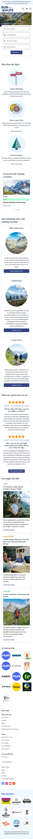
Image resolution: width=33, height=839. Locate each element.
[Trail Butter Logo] (6, 823)
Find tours (15, 52)
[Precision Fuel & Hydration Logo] (6, 801)
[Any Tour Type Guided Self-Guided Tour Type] (16, 41)
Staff (3, 723)
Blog (3, 770)
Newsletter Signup (7, 779)
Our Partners (5, 726)
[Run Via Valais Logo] (6, 665)
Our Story (4, 717)
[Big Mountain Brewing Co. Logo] (6, 812)
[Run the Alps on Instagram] (7, 783)
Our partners (7, 793)
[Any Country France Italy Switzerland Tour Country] (16, 29)
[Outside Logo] (16, 686)
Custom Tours (16, 385)
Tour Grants (5, 749)
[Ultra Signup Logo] (6, 686)
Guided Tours (16, 330)
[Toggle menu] (30, 9)
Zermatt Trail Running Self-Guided (16, 406)
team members (15, 92)
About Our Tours (7, 737)
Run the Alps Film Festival (10, 729)
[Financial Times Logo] (27, 665)
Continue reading (9, 530)
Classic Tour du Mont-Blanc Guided (16, 440)
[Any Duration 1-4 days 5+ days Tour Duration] (16, 47)
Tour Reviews (6, 746)
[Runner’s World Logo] (6, 676)
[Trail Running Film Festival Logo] (27, 801)
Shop (3, 773)
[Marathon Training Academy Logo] (27, 686)
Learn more (7, 207)
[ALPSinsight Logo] (27, 823)
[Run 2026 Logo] (6, 655)
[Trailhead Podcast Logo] (27, 655)
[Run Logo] (16, 676)
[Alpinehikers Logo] (16, 823)
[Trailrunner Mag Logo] (27, 676)
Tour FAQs (4, 743)
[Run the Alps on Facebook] (3, 783)
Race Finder (5, 767)
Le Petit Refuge (6, 762)
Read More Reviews (16, 471)
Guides (3, 720)
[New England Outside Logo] (6, 697)
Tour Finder (5, 740)
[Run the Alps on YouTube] (10, 783)
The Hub (4, 757)
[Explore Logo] (16, 655)
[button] (13, 209)
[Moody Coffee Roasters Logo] (16, 801)
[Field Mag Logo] (16, 665)
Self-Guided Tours (16, 271)
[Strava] (14, 783)
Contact (4, 776)
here (26, 3)
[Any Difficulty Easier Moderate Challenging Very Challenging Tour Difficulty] (16, 35)
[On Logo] (27, 812)
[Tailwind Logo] (16, 812)
